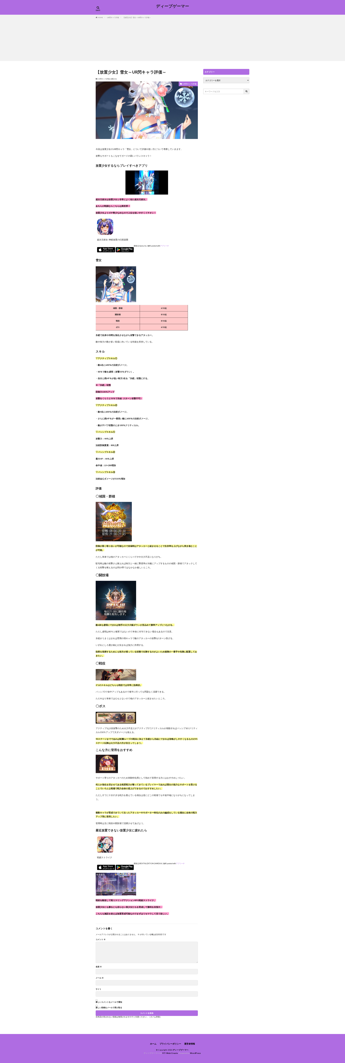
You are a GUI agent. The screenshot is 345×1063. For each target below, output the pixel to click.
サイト (98, 989)
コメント (101, 939)
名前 (99, 967)
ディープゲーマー (172, 6)
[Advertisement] (172, 39)
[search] (246, 91)
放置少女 (113, 79)
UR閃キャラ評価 (113, 17)
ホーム (153, 1043)
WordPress (195, 1053)
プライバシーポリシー (170, 1043)
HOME (100, 17)
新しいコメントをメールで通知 (109, 1002)
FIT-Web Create (170, 1053)
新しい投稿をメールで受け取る (109, 1007)
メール (100, 978)
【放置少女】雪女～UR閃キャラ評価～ (137, 17)
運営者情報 (189, 1043)
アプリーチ (164, 246)
